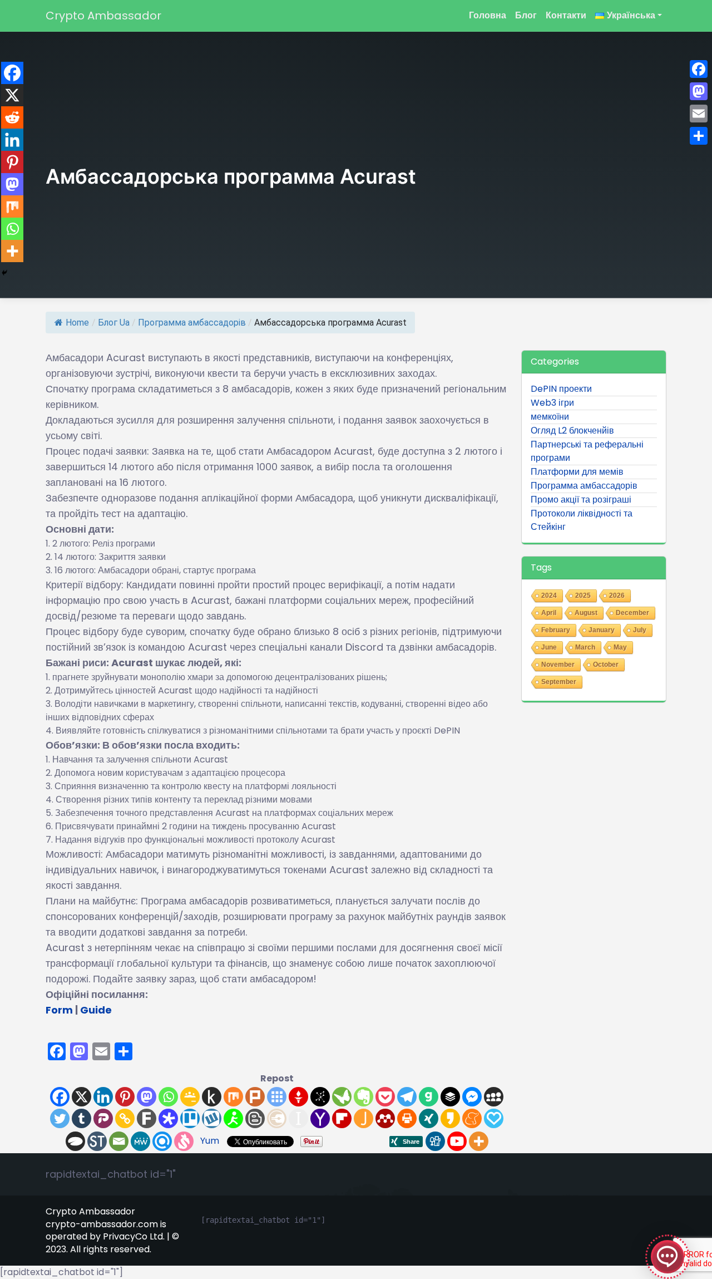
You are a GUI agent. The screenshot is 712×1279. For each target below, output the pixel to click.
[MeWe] (140, 1141)
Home (77, 322)
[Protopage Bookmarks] (168, 1118)
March (585, 647)
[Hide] (4, 272)
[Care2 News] (342, 1096)
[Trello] (190, 1118)
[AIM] (233, 1118)
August (586, 613)
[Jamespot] (363, 1118)
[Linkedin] (103, 1096)
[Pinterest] (125, 1096)
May (620, 647)
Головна (487, 15)
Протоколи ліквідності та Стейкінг (581, 520)
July (639, 630)
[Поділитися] (699, 136)
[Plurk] (255, 1096)
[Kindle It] (211, 1096)
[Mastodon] (146, 1096)
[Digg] (435, 1141)
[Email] (118, 1141)
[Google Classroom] (190, 1096)
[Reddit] (12, 117)
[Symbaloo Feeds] (276, 1096)
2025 (583, 595)
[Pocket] (385, 1096)
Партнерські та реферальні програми (587, 451)
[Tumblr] (81, 1118)
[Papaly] (493, 1118)
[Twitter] (60, 1118)
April (548, 613)
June (549, 647)
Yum (209, 1140)
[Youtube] (457, 1141)
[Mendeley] (385, 1118)
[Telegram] (407, 1096)
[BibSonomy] (320, 1096)
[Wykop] (211, 1118)
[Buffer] (450, 1096)
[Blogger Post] (255, 1118)
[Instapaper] (298, 1118)
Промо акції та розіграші (581, 499)
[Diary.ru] (276, 1118)
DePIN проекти (561, 388)
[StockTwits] (97, 1141)
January (602, 630)
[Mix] (233, 1096)
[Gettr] (298, 1096)
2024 (549, 595)
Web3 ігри (552, 402)
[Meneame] (472, 1118)
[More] (478, 1141)
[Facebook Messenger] (472, 1096)
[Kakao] (450, 1118)
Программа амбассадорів (192, 322)
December (632, 613)
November (558, 664)
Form (59, 1010)
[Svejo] (184, 1141)
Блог (526, 15)
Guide (96, 1010)
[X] (81, 1096)
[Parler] (103, 1118)
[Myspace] (493, 1096)
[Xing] (428, 1118)
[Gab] (428, 1096)
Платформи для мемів (577, 471)
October (606, 664)
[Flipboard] (342, 1118)
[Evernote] (363, 1096)
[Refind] (162, 1141)
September (558, 682)
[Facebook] (60, 1096)
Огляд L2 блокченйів (572, 430)
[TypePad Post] (75, 1141)
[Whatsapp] (168, 1096)
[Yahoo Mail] (320, 1118)
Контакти (566, 15)
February (555, 630)
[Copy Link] (125, 1118)
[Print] (407, 1118)
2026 (617, 595)
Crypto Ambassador (103, 15)
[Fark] (146, 1118)
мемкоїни (550, 416)
